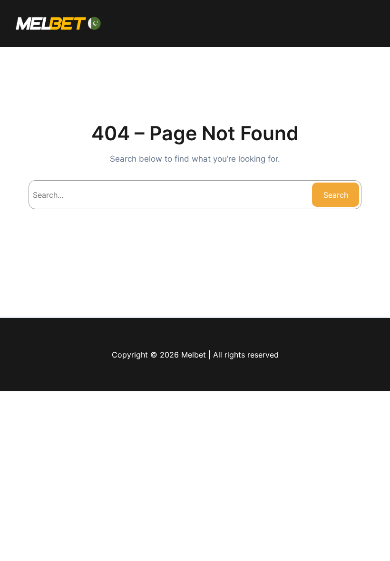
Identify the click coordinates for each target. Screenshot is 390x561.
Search (335, 195)
